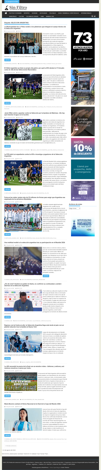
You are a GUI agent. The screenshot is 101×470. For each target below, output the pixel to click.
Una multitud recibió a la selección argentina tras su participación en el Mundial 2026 (34, 242)
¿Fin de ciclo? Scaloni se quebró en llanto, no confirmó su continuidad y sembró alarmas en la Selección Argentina (32, 285)
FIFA (48, 193)
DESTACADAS (43, 13)
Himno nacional (57, 439)
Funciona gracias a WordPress (40, 467)
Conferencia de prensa (46, 320)
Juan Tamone (58, 63)
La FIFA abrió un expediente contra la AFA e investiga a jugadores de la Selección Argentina (33, 155)
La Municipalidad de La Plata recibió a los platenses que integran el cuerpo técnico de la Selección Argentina (35, 27)
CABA (42, 16)
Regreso (23, 362)
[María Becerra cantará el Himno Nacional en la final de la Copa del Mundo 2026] (23, 409)
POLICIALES (52, 13)
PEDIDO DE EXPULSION (47, 238)
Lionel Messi (40, 106)
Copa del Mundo (36, 320)
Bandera (34, 150)
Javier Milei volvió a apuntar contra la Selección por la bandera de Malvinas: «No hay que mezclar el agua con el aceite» (34, 114)
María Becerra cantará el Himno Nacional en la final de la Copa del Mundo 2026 (32, 404)
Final (62, 439)
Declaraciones (61, 150)
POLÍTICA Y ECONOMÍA (15, 13)
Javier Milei (50, 150)
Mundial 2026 (30, 193)
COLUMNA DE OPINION (32, 16)
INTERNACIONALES (86, 13)
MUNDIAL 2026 (50, 16)
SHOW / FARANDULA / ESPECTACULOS (68, 13)
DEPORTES (26, 13)
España (51, 439)
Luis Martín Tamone (50, 63)
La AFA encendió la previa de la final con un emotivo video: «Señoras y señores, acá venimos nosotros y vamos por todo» (34, 367)
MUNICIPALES (12, 16)
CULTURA (21, 16)
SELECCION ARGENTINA (24, 63)
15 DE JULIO (48, 106)
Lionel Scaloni (29, 320)
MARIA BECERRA (13, 441)
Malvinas (55, 150)
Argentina (28, 362)
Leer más (7, 60)
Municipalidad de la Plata (40, 63)
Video (36, 399)
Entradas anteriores (11, 446)
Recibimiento (35, 279)
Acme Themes (65, 467)
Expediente (23, 193)
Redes (33, 238)
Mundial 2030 (39, 238)
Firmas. (54, 238)
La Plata (32, 63)
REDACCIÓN (20, 31)
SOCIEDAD (34, 13)
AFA (44, 106)
